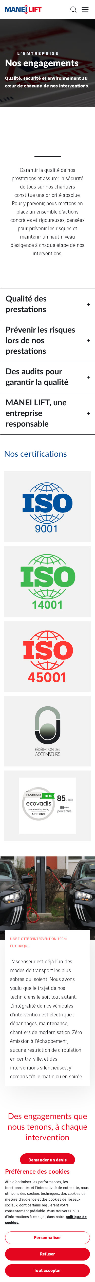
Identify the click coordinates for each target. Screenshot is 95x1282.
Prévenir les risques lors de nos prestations (40, 340)
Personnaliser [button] (47, 1237)
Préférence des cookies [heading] (37, 1172)
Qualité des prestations (26, 304)
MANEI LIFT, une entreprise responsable (36, 413)
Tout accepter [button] (47, 1270)
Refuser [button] (47, 1253)
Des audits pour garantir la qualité (37, 377)
